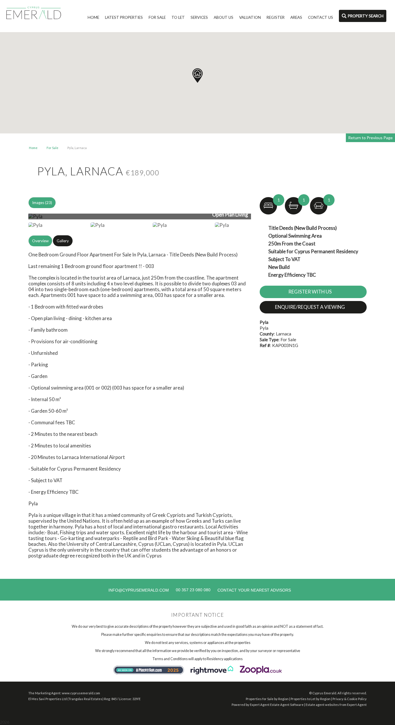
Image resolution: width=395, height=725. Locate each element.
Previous (19, 218)
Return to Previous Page (370, 137)
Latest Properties (124, 17)
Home (93, 17)
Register (276, 17)
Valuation (250, 17)
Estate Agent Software (287, 704)
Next (262, 218)
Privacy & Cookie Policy (350, 699)
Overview (40, 240)
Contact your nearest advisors (254, 590)
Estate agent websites (322, 704)
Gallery (63, 240)
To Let (178, 17)
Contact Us (320, 17)
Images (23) (42, 202)
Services (199, 17)
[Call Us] (175, 590)
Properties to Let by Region (311, 699)
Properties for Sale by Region (267, 699)
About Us (223, 17)
